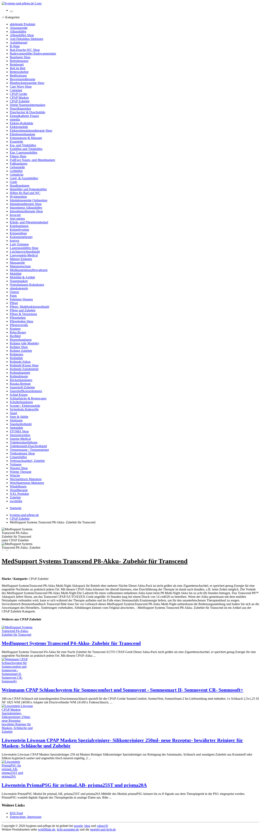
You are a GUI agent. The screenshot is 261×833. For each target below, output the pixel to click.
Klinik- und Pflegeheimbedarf (29, 222)
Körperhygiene (19, 229)
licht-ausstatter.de (68, 829)
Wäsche (15, 475)
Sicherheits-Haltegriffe (24, 409)
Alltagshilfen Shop (22, 35)
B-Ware (15, 46)
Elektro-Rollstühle (21, 123)
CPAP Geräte (18, 94)
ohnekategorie (19, 288)
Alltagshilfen (18, 31)
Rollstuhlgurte (19, 376)
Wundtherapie (19, 490)
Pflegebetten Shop (21, 321)
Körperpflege (18, 233)
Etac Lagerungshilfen (23, 152)
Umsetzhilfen (18, 457)
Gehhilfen (16, 171)
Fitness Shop (18, 156)
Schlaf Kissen (19, 394)
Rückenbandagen (21, 380)
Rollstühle (16, 358)
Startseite (15, 508)
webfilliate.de (46, 829)
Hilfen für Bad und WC (25, 193)
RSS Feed (16, 813)
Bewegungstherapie (22, 79)
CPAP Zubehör (20, 101)
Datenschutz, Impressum (25, 817)
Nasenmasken (19, 281)
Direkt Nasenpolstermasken (27, 105)
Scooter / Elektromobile (25, 405)
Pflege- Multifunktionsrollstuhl (29, 306)
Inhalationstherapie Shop (26, 204)
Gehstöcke (16, 174)
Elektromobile (19, 127)
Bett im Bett (17, 68)
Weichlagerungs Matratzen (27, 482)
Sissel (13, 413)
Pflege (14, 303)
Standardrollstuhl (21, 424)
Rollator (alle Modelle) (24, 343)
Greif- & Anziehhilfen (24, 178)
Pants (13, 295)
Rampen (15, 328)
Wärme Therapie (20, 471)
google (78, 825)
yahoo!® (102, 825)
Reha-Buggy (18, 332)
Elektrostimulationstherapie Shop (31, 130)
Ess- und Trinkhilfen (23, 145)
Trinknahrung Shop (22, 453)
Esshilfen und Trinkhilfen (26, 149)
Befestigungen (19, 61)
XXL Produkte (19, 493)
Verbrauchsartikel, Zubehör (27, 460)
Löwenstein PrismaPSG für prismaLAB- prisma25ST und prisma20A (74, 785)
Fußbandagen (18, 163)
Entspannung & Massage (26, 138)
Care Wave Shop (21, 86)
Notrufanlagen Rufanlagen (27, 284)
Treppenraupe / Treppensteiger (29, 449)
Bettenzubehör (19, 72)
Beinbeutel (17, 64)
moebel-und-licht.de (103, 829)
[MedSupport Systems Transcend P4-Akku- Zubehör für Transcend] (18, 634)
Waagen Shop (19, 468)
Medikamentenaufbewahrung (29, 270)
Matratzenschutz (20, 266)
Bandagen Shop (20, 57)
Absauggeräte (19, 28)
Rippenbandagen (21, 339)
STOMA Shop (19, 431)
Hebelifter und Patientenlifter (28, 189)
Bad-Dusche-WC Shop (25, 50)
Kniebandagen (19, 226)
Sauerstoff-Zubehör (22, 387)
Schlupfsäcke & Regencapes (28, 398)
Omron (14, 292)
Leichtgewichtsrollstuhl (25, 251)
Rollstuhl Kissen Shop (24, 365)
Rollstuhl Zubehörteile (24, 369)
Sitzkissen (16, 420)
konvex (14, 240)
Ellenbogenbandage (22, 134)
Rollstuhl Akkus (20, 361)
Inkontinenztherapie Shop (26, 211)
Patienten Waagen (21, 299)
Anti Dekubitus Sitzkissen (26, 39)
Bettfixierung (18, 75)
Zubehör (15, 497)
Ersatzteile (16, 141)
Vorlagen (15, 464)
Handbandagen (19, 185)
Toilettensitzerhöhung (24, 442)
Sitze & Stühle (19, 416)
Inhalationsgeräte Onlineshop (28, 200)
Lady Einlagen (19, 244)
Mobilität (15, 273)
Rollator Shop (19, 347)
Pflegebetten (18, 317)
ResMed (15, 336)
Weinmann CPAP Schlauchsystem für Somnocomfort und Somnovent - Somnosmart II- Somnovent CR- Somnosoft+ (122, 690)
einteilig (15, 119)
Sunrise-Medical (20, 438)
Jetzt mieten (17, 218)
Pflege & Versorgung (23, 314)
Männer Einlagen (21, 259)
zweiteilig (16, 501)
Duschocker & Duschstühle (27, 112)
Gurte (13, 182)
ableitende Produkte (22, 24)
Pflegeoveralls (19, 325)
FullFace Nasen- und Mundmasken (32, 160)
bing (87, 825)
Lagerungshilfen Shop (24, 248)
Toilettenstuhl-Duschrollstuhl (28, 446)
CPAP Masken (19, 97)
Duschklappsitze (20, 108)
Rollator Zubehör (21, 350)
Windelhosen (18, 486)
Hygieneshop (18, 196)
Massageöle (17, 262)
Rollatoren (16, 354)
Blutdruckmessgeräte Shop (27, 83)
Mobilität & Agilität (22, 277)
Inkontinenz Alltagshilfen (26, 207)
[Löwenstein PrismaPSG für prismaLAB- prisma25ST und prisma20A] (18, 776)
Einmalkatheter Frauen (24, 116)
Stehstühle (16, 427)
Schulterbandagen (21, 402)
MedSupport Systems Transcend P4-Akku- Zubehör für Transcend (71, 643)
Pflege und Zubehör (22, 310)
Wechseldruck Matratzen (26, 479)
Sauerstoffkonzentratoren (26, 391)
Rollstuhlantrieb (20, 372)
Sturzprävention (20, 435)
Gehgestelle (17, 167)
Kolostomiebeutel (21, 237)
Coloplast (16, 90)
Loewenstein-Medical (24, 255)
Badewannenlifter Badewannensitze (33, 53)
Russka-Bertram (20, 383)
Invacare (15, 215)
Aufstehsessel (18, 42)
